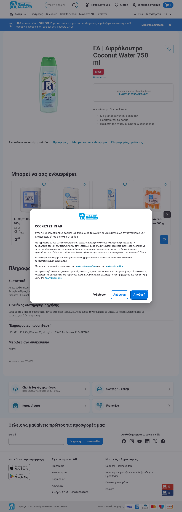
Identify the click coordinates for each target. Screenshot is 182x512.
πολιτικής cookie (53, 278)
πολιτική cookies (114, 266)
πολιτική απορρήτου (86, 266)
